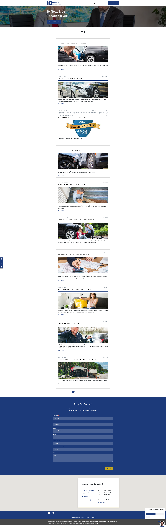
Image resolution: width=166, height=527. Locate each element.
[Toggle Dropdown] (69, 3)
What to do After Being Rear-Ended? (70, 78)
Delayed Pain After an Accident (68, 324)
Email (54, 428)
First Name (55, 415)
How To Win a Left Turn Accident (69, 150)
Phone (54, 434)
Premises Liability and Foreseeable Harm (71, 184)
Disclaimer (93, 517)
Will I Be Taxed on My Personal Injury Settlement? (74, 254)
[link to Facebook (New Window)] (49, 513)
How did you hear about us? (59, 446)
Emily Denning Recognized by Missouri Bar (72, 117)
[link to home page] (54, 2)
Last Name (55, 421)
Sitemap (87, 517)
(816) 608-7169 (87, 496)
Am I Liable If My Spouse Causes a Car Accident (73, 43)
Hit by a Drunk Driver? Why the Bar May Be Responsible (76, 220)
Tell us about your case (58, 452)
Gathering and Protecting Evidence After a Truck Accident (78, 359)
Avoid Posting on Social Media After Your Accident (75, 289)
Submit (109, 468)
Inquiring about (56, 440)
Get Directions (101, 502)
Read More (61, 69)
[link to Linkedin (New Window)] (53, 513)
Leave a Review (85, 499)
